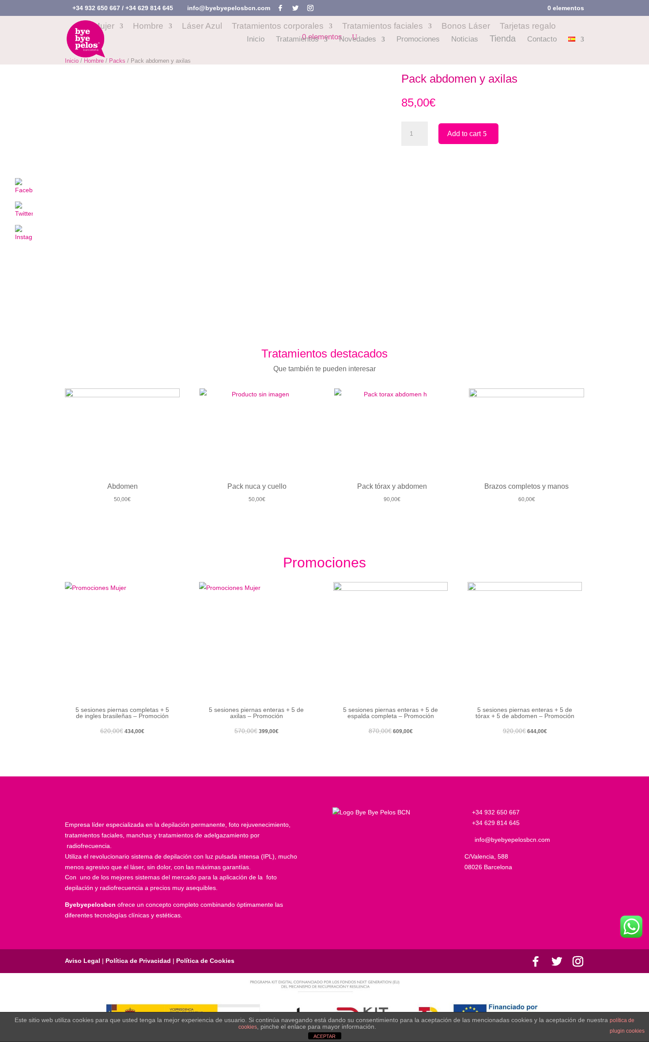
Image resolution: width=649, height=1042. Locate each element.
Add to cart (464, 133)
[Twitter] (295, 8)
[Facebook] (280, 8)
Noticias (464, 39)
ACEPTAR (324, 1036)
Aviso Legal (83, 960)
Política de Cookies (204, 960)
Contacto (542, 39)
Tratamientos (297, 39)
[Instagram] (310, 8)
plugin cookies (627, 1031)
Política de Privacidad (138, 960)
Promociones (418, 39)
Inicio (255, 39)
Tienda (503, 39)
